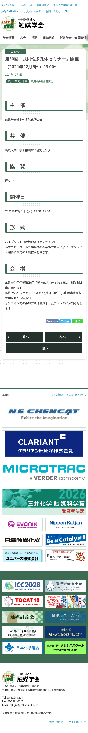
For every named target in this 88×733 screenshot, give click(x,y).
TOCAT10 (23, 4)
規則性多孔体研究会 (42, 81)
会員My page (31, 11)
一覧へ (44, 348)
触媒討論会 (43, 4)
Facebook (52, 321)
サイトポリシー (77, 721)
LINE (77, 321)
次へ (62, 337)
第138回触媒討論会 (64, 4)
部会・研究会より (17, 81)
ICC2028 (6, 4)
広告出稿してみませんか (67, 395)
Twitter (65, 321)
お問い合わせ (53, 11)
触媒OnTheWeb (10, 11)
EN (66, 11)
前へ (25, 337)
